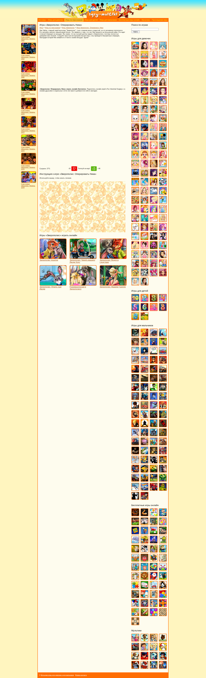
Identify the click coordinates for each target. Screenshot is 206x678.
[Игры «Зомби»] (162, 390)
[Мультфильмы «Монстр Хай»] (153, 658)
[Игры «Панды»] (162, 184)
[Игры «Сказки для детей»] (144, 319)
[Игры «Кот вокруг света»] (135, 560)
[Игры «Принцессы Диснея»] (162, 211)
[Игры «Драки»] (153, 380)
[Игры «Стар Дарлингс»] (162, 230)
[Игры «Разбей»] (153, 597)
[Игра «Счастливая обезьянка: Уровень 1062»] (28, 35)
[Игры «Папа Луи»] (135, 193)
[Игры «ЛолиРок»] (144, 139)
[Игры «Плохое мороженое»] (162, 587)
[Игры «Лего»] (162, 399)
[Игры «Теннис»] (153, 606)
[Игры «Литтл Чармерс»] (135, 139)
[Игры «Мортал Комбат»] (135, 417)
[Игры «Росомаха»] (135, 453)
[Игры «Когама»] (162, 551)
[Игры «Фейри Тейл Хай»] (153, 257)
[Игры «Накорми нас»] (162, 417)
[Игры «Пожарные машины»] (144, 444)
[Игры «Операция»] (144, 184)
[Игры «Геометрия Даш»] (135, 533)
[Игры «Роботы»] (153, 444)
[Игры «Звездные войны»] (144, 390)
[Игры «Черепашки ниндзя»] (162, 489)
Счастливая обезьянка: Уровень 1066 (28, 75)
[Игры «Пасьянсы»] (144, 587)
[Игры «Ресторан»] (135, 221)
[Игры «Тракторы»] (135, 480)
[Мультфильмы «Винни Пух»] (162, 640)
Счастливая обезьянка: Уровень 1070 (28, 112)
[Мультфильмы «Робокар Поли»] (153, 667)
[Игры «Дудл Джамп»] (162, 542)
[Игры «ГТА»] (162, 371)
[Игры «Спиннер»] (144, 606)
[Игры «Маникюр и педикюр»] (135, 166)
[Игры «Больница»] (162, 57)
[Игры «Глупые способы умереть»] (144, 533)
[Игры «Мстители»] (153, 417)
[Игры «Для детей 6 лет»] (144, 310)
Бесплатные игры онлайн (129, 20)
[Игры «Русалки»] (144, 221)
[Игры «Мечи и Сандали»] (153, 408)
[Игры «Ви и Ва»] (153, 75)
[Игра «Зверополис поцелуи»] (53, 258)
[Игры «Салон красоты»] (153, 221)
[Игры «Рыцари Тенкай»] (162, 453)
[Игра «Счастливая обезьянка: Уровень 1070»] (28, 109)
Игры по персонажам (73, 20)
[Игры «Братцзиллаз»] (144, 66)
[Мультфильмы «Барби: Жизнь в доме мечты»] (135, 640)
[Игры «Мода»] (153, 166)
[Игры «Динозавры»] (144, 380)
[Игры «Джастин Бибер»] (162, 94)
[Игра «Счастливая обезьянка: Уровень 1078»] (28, 182)
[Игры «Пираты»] (144, 435)
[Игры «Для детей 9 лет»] (135, 319)
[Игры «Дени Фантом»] (135, 380)
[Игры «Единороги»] (162, 103)
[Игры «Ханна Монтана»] (162, 257)
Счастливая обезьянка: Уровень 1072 (28, 130)
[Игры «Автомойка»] (135, 48)
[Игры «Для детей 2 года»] (144, 300)
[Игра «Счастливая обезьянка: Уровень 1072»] (28, 127)
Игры (41, 28)
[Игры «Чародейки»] (144, 266)
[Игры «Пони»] (162, 202)
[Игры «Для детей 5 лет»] (135, 310)
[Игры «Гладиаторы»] (162, 362)
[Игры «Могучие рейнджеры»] (162, 408)
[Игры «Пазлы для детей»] (135, 587)
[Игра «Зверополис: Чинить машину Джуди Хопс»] (83, 258)
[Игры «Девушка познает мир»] (135, 94)
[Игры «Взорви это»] (162, 524)
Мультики (146, 20)
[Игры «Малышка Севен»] (144, 157)
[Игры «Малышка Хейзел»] (153, 157)
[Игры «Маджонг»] (162, 560)
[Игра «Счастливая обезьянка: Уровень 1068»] (28, 90)
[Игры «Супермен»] (135, 471)
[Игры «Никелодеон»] (135, 578)
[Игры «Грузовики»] (153, 371)
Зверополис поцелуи (49, 260)
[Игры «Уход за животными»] (135, 257)
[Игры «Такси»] (144, 471)
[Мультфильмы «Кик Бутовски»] (162, 649)
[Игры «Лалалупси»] (162, 121)
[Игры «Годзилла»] (135, 371)
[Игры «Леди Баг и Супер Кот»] (144, 130)
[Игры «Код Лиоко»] (153, 399)
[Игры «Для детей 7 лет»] (153, 310)
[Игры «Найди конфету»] (153, 569)
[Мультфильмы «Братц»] (153, 640)
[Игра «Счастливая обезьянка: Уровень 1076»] (28, 164)
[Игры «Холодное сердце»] (135, 266)
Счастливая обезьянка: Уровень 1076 (28, 167)
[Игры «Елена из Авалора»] (135, 112)
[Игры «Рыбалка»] (144, 453)
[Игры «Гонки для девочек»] (144, 84)
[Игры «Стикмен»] (153, 462)
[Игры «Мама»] (162, 157)
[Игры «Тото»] (153, 248)
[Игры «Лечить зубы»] (153, 130)
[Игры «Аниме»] (162, 48)
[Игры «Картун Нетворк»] (144, 551)
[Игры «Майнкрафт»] (135, 569)
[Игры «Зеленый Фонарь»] (153, 390)
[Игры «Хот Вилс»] (144, 489)
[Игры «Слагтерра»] (144, 462)
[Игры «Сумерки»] (153, 239)
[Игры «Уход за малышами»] (144, 257)
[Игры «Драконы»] (162, 380)
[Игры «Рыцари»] (153, 453)
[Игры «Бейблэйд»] (153, 344)
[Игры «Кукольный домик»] (144, 121)
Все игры (42, 20)
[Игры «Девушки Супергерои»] (144, 94)
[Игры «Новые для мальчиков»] (153, 426)
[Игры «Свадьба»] (162, 221)
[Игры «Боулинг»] (144, 524)
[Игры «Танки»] (153, 471)
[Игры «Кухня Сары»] (153, 121)
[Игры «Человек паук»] (153, 489)
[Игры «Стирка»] (135, 239)
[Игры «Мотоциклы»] (144, 417)
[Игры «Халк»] (162, 480)
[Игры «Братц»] (135, 66)
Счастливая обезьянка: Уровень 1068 (28, 94)
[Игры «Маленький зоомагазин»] (162, 148)
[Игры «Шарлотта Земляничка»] (153, 266)
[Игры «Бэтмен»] (144, 353)
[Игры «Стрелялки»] (162, 462)
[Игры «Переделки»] (162, 193)
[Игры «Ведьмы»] (135, 75)
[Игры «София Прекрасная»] (144, 230)
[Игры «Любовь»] (162, 139)
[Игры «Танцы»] (162, 239)
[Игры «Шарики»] (153, 615)
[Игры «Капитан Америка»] (144, 399)
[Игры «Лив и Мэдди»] (162, 130)
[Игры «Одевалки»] (135, 184)
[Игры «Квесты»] (153, 551)
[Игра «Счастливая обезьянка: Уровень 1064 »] (28, 53)
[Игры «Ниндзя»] (144, 426)
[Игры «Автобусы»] (153, 335)
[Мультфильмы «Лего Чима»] (135, 658)
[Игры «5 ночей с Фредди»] (135, 515)
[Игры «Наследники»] (153, 175)
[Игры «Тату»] (135, 248)
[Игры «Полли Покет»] (153, 202)
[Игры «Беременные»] (153, 57)
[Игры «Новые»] (144, 578)
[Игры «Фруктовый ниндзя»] (144, 615)
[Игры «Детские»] (144, 542)
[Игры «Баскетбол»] (144, 344)
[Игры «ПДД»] (153, 587)
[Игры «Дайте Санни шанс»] (162, 84)
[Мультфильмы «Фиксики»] (162, 667)
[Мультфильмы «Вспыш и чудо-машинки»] (135, 649)
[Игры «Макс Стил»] (135, 408)
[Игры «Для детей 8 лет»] (162, 310)
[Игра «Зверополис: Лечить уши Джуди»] (53, 284)
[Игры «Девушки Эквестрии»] (153, 94)
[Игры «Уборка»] (162, 248)
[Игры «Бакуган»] (135, 344)
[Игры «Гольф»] (153, 533)
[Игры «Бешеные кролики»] (135, 353)
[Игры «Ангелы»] (153, 48)
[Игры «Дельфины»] (135, 542)
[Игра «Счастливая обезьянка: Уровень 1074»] (28, 145)
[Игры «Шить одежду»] (162, 266)
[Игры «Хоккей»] (135, 489)
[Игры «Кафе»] (153, 112)
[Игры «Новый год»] (153, 578)
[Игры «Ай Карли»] (144, 48)
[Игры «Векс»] (153, 353)
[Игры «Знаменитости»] (144, 112)
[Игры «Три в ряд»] (162, 606)
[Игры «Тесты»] (144, 248)
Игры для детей (91, 20)
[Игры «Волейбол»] (135, 362)
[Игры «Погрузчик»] (162, 435)
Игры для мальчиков (108, 20)
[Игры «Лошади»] (153, 139)
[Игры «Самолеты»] (135, 462)
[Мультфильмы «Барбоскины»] (144, 640)
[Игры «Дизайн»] (135, 103)
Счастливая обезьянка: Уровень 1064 (28, 57)
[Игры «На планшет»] (144, 569)
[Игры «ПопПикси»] (135, 211)
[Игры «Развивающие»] (162, 597)
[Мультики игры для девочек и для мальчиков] (103, 17)
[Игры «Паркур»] (135, 435)
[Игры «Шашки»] (135, 624)
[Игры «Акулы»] (162, 335)
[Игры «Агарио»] (153, 515)
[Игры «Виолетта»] (135, 84)
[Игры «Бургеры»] (162, 66)
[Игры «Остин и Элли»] (153, 184)
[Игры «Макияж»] (153, 148)
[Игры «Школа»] (135, 275)
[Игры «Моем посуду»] (162, 166)
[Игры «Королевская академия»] (162, 112)
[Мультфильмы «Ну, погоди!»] (135, 667)
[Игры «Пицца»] (135, 202)
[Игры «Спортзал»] (153, 230)
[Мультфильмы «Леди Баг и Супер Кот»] (144, 658)
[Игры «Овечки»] (162, 578)
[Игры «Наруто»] (135, 426)
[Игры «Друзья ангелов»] (153, 103)
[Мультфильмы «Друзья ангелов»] (153, 649)
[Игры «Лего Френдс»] (135, 130)
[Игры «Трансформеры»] (144, 480)
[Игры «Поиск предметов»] (135, 597)
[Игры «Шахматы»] (162, 615)
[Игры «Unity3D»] (135, 335)
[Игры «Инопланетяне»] (135, 399)
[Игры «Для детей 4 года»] (162, 300)
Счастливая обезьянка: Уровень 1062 (28, 38)
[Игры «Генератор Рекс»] (153, 362)
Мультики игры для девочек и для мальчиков (57, 675)
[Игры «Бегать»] (162, 515)
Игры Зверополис (68, 28)
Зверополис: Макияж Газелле (113, 287)
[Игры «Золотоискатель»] (135, 551)
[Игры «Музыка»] (135, 175)
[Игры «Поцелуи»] (144, 211)
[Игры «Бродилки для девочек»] (153, 66)
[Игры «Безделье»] (144, 57)
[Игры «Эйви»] (135, 284)
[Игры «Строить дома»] (144, 239)
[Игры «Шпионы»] (135, 498)
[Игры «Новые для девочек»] (162, 175)
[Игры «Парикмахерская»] (144, 193)
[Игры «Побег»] (153, 435)
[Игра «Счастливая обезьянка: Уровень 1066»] (28, 72)
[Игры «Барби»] (135, 57)
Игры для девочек (55, 20)
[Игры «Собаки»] (135, 230)
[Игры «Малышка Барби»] (135, 157)
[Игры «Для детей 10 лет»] (135, 300)
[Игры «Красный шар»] (144, 560)
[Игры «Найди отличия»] (162, 569)
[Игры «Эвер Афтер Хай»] (162, 275)
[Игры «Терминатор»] (162, 471)
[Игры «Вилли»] (162, 353)
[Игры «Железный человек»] (135, 390)
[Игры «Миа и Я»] (144, 166)
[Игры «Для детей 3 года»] (153, 300)
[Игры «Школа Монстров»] (144, 275)
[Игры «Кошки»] (135, 121)
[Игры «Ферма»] (135, 615)
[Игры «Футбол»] (153, 480)
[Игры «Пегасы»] (153, 193)
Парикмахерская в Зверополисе (78, 288)
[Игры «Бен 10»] (162, 344)
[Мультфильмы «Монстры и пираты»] (162, 658)
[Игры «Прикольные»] (144, 597)
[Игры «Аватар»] (144, 335)
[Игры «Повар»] (144, 202)
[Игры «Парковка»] (162, 426)
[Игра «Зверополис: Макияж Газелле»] (113, 284)
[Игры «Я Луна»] (144, 284)
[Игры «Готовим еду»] (153, 84)
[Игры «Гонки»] (144, 371)
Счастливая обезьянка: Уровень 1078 (28, 185)
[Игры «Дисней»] (153, 542)
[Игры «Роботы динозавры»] (162, 444)
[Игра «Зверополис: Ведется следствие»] (113, 258)
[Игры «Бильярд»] (135, 524)
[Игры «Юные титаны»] (144, 498)
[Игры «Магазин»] (135, 148)
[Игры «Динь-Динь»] (144, 103)
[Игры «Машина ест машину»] (144, 408)
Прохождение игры (159, 20)
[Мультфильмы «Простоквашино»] (144, 667)
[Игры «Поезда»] (135, 444)
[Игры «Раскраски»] (135, 606)
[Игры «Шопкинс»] (153, 275)
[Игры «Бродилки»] (153, 524)
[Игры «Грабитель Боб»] (162, 533)
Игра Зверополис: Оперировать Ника (90, 28)
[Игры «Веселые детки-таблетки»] (144, 75)
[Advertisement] (74, 63)
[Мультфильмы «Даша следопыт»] (144, 649)
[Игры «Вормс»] (144, 362)
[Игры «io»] (144, 515)
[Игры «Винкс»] (162, 75)
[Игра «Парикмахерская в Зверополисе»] (83, 284)
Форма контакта (81, 675)
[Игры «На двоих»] (144, 175)
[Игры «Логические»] (153, 560)
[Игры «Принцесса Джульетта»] (153, 211)
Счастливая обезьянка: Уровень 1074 (28, 149)
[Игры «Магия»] (144, 148)
